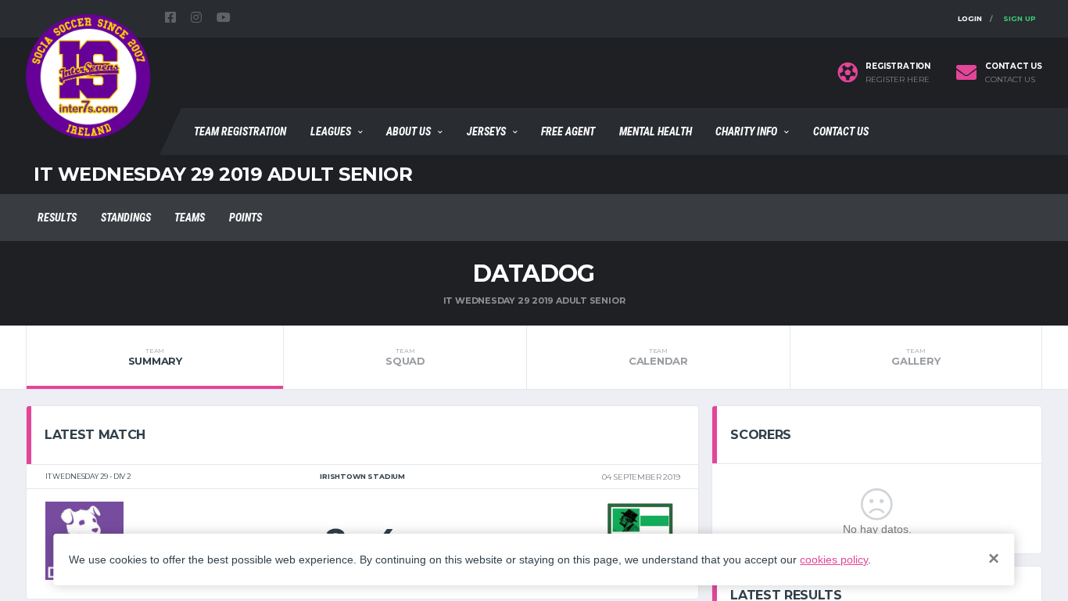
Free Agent (568, 131)
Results (57, 217)
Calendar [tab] (658, 357)
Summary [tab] (155, 357)
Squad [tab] (405, 357)
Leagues (330, 131)
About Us (408, 131)
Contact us (1010, 80)
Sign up (1019, 18)
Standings (126, 217)
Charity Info (746, 131)
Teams (189, 217)
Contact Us (841, 131)
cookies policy (834, 559)
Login (970, 18)
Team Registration (240, 131)
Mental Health (655, 131)
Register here (898, 80)
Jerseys (486, 131)
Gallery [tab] (915, 357)
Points (245, 217)
